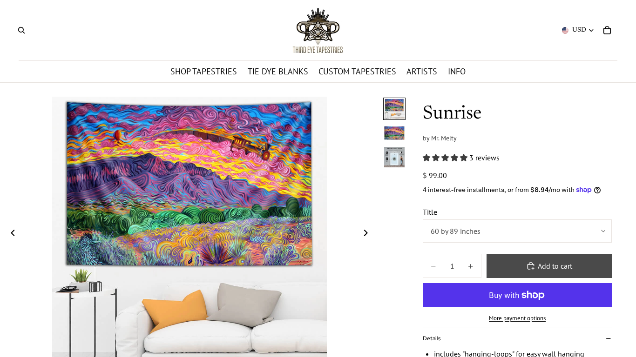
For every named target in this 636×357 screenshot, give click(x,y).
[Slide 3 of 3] (394, 157)
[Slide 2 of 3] (394, 133)
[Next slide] (369, 234)
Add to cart (555, 266)
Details (431, 338)
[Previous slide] (10, 234)
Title (430, 212)
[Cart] (607, 30)
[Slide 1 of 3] (394, 109)
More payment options (517, 318)
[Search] (21, 30)
